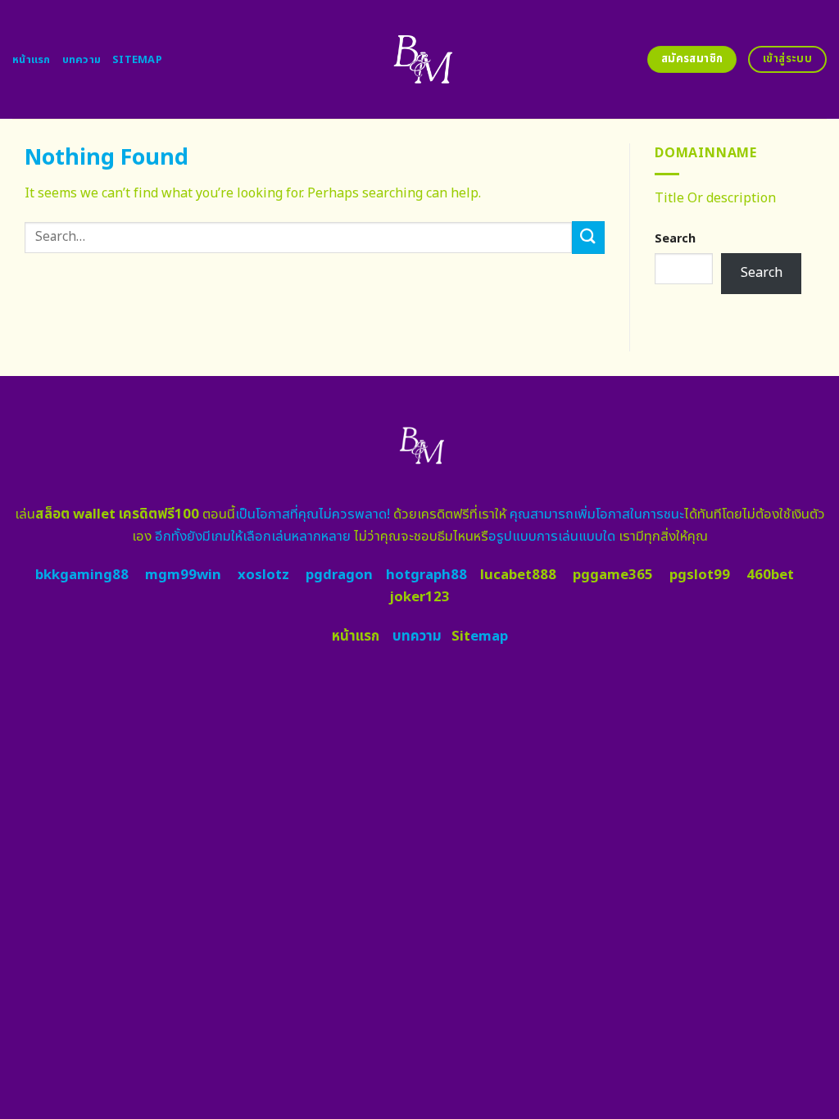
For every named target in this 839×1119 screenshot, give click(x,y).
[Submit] (588, 237)
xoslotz (263, 575)
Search (675, 238)
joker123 (419, 597)
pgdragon (339, 575)
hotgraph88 (426, 575)
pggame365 (613, 575)
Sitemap (137, 60)
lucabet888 (518, 575)
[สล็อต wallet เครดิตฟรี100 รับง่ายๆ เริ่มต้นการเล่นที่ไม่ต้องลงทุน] (420, 59)
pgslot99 (699, 575)
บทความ (82, 60)
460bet (770, 575)
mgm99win (183, 575)
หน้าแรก (31, 60)
